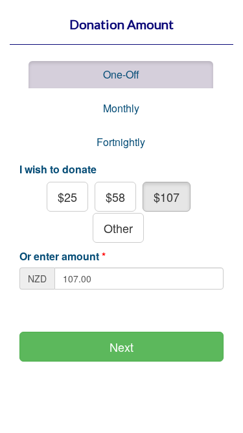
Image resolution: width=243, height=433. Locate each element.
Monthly (121, 108)
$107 (166, 196)
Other (118, 227)
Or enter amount (62, 256)
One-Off (121, 74)
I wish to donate (58, 169)
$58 (115, 196)
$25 (67, 196)
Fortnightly (121, 141)
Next (121, 346)
